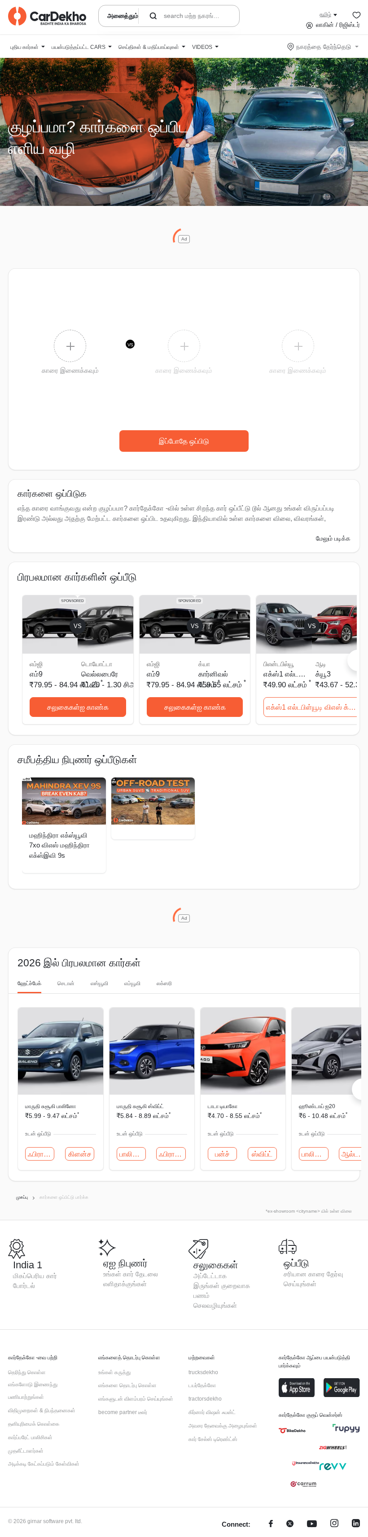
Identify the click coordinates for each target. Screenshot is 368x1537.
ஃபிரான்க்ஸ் (41, 1154)
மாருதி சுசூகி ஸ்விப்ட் (140, 1106)
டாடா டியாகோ (222, 1106)
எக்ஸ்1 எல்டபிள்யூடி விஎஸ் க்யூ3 (312, 707)
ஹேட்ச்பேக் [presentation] (29, 983)
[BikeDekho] (292, 1430)
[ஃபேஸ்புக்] (271, 1524)
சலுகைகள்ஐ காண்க (78, 707)
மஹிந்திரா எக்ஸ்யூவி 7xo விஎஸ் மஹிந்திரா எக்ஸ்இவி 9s (59, 845)
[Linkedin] (356, 1524)
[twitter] (290, 1524)
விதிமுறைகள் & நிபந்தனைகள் (41, 1410)
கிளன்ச (80, 1154)
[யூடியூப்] (312, 1524)
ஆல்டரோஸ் (355, 1154)
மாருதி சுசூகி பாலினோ (50, 1106)
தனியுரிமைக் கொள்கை (33, 1424)
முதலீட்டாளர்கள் (26, 1451)
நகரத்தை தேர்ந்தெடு (323, 46)
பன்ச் (222, 1154)
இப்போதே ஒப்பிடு (184, 441)
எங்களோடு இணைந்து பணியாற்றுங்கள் (32, 1390)
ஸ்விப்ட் (262, 1154)
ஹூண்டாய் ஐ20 (317, 1106)
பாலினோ (132, 1154)
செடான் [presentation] (65, 983)
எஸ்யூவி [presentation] (99, 983)
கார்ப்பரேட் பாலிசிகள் (30, 1437)
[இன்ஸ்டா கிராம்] (334, 1524)
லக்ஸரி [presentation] (164, 983)
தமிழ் (325, 14)
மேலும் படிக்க (333, 538)
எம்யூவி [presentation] (132, 983)
